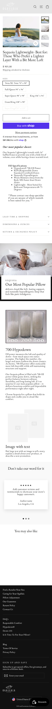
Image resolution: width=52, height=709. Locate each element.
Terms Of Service (10, 648)
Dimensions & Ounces (16, 224)
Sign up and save (15, 662)
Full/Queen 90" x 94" (14, 89)
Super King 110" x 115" (15, 108)
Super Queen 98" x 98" (15, 95)
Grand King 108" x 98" (15, 101)
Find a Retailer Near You (13, 589)
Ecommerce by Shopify (28, 706)
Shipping (6, 69)
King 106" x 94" (37, 95)
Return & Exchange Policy (20, 232)
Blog (5, 644)
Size (5, 79)
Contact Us (8, 609)
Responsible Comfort (12, 622)
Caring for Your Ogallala (13, 593)
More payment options (26, 132)
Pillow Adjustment (11, 597)
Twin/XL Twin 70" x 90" (16, 83)
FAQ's (5, 619)
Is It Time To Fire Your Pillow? (16, 634)
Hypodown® (20, 168)
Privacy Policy (9, 652)
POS (18, 706)
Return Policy (9, 605)
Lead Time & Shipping (16, 216)
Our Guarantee (9, 601)
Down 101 (7, 630)
